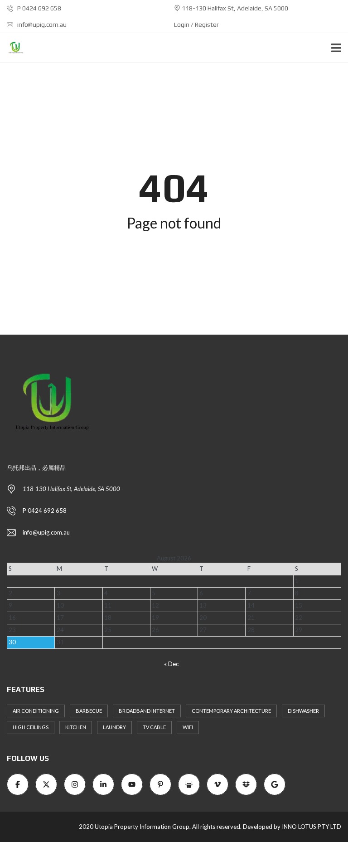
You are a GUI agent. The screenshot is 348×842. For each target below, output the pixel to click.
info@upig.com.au (41, 24)
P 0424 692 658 (38, 8)
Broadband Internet (147, 711)
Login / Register (196, 24)
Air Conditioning (36, 711)
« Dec (171, 663)
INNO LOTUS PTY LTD (311, 826)
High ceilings (30, 727)
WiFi (188, 727)
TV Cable (154, 727)
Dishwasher (303, 711)
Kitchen (75, 727)
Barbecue (89, 711)
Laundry (114, 727)
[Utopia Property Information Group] (12, 48)
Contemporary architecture (231, 711)
